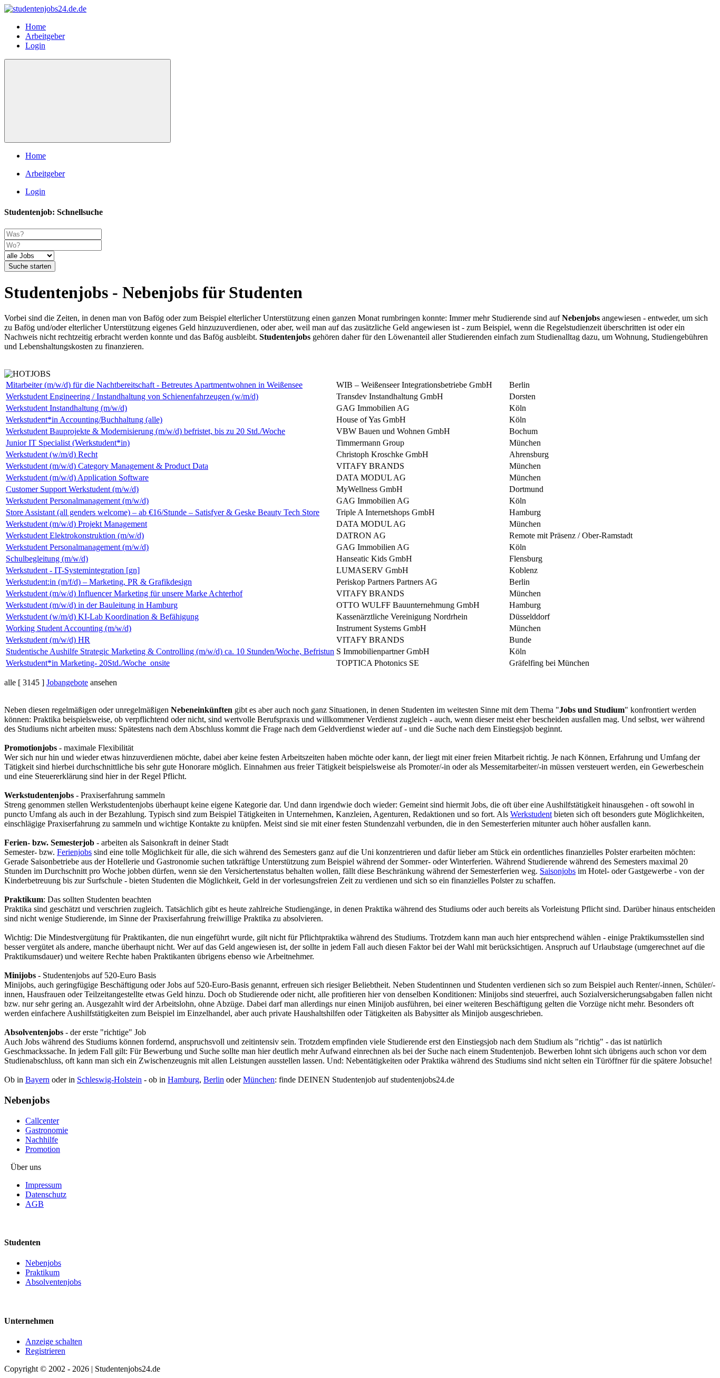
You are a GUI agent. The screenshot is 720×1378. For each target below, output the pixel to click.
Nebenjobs (43, 1262)
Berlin (213, 1079)
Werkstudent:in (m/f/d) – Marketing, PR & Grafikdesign (99, 581)
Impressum (43, 1184)
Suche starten (29, 266)
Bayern (37, 1079)
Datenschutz (45, 1194)
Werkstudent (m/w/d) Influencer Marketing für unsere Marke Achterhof (124, 593)
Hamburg (183, 1079)
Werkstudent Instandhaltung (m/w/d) (66, 407)
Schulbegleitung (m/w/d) (47, 558)
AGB (34, 1203)
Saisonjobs (558, 871)
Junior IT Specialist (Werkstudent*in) (68, 442)
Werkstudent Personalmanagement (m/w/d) (77, 500)
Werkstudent (531, 814)
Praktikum (42, 1272)
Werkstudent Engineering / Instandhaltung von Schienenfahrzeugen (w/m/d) (132, 396)
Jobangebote (67, 682)
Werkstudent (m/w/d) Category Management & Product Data (107, 465)
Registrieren (45, 1350)
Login (35, 45)
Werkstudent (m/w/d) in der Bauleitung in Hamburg (92, 605)
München (259, 1079)
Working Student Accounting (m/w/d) (68, 628)
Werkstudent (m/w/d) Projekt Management (76, 523)
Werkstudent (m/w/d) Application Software (77, 477)
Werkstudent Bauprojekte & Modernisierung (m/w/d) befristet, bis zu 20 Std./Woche (145, 431)
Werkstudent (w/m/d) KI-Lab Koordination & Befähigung (102, 616)
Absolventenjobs (53, 1281)
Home (35, 26)
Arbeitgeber (45, 36)
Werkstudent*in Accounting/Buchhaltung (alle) (84, 419)
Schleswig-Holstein (109, 1079)
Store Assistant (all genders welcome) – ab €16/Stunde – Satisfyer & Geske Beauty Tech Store (162, 512)
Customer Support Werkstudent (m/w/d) (72, 489)
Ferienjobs (74, 852)
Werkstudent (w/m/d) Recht (52, 454)
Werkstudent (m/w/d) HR (48, 639)
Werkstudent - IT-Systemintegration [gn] (73, 570)
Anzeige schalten (53, 1341)
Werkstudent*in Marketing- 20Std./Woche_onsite (88, 662)
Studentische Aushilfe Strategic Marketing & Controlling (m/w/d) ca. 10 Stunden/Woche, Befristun (170, 651)
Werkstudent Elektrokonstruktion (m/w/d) (75, 535)
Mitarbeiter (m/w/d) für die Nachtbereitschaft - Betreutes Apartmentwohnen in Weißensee (154, 384)
